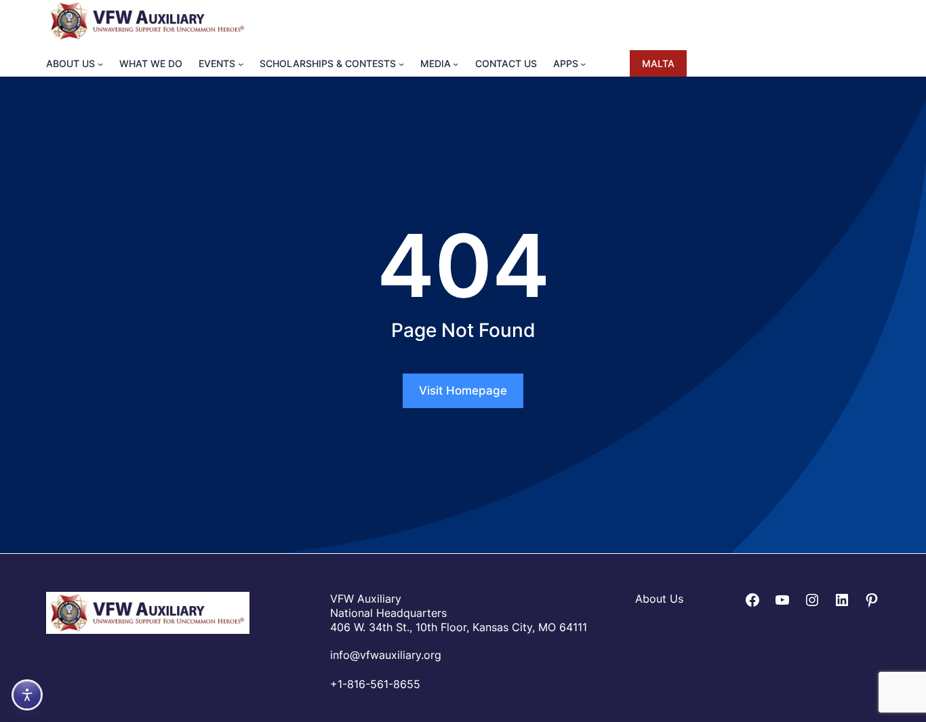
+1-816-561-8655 (375, 684)
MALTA (658, 63)
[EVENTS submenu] (240, 63)
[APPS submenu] (583, 63)
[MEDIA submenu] (455, 63)
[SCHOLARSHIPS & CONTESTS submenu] (401, 63)
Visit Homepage (463, 390)
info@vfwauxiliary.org (385, 655)
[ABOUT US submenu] (100, 63)
